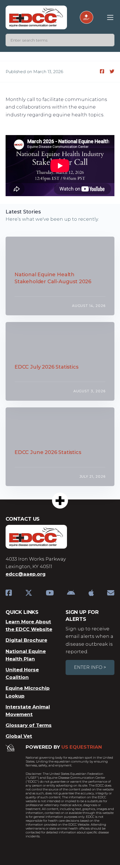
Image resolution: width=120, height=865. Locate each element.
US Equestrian (81, 747)
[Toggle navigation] (110, 17)
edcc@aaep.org (25, 574)
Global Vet (19, 736)
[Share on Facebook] (102, 71)
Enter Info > (90, 667)
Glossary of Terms (29, 725)
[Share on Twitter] (112, 71)
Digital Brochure (26, 640)
